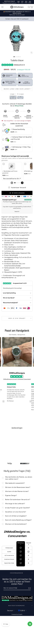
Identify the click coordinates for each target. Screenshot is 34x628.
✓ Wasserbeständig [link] (18, 129)
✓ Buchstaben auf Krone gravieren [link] (9, 172)
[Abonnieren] (29, 588)
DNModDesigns (17, 373)
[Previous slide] (3, 401)
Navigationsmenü (16, 605)
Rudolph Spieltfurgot (9, 200)
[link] (7, 131)
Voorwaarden (16, 573)
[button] (22, 183)
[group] (17, 352)
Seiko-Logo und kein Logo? (17, 89)
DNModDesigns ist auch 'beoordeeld (17, 379)
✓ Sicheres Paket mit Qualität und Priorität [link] (21, 138)
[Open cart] (30, 624)
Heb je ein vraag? (17, 318)
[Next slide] (30, 401)
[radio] (13, 97)
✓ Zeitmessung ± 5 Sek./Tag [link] (20, 147)
